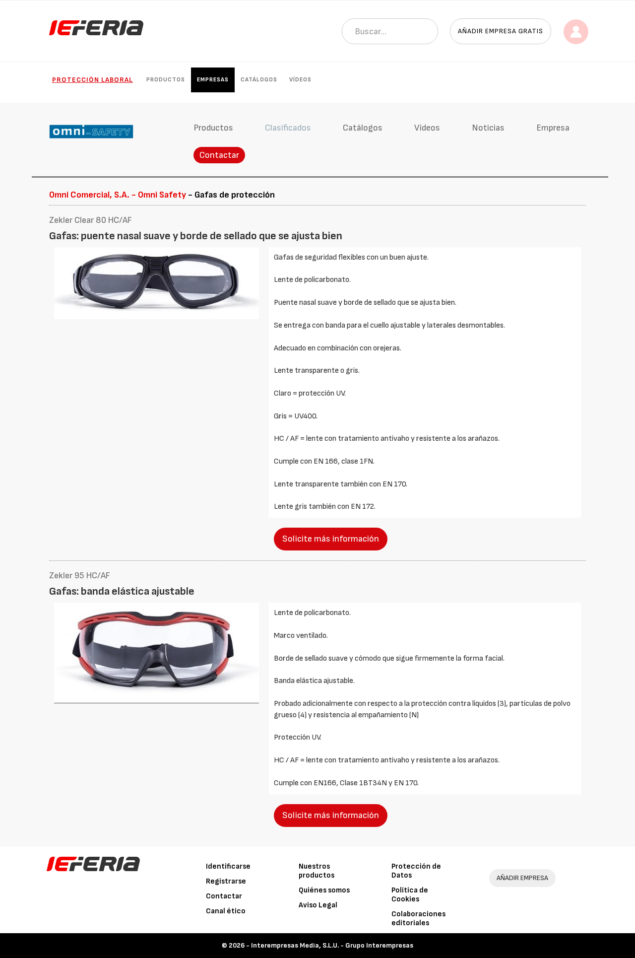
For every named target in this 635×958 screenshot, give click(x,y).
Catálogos (259, 79)
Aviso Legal (318, 905)
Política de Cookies (409, 895)
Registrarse (226, 881)
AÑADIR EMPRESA (522, 878)
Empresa (553, 128)
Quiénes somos (324, 890)
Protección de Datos (416, 871)
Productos (165, 79)
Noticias (488, 128)
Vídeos (300, 79)
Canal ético (226, 911)
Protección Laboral (92, 79)
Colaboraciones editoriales (418, 918)
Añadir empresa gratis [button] (500, 31)
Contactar (219, 155)
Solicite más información (330, 539)
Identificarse (228, 866)
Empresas (213, 79)
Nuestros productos (316, 871)
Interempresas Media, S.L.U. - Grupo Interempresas (332, 945)
